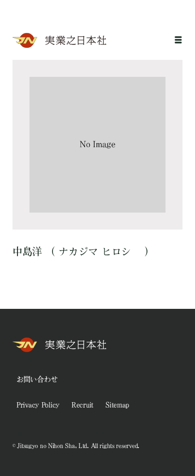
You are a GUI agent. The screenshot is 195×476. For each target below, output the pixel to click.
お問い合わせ (37, 379)
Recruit (83, 404)
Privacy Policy (38, 404)
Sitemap (117, 404)
